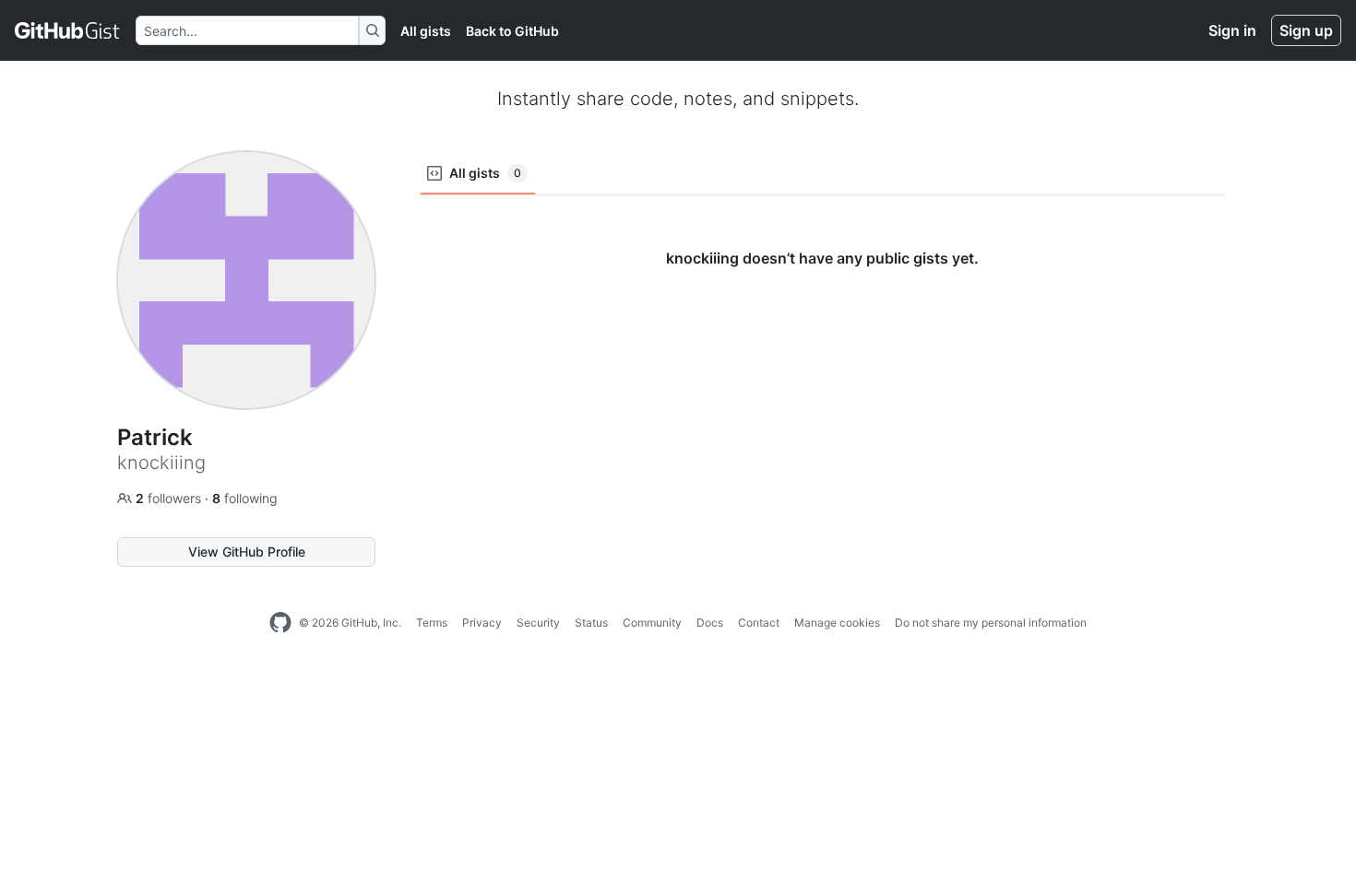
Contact (758, 622)
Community (652, 622)
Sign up (1306, 30)
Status (591, 622)
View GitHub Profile (246, 551)
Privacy (482, 622)
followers (170, 498)
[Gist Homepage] (68, 30)
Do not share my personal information (991, 622)
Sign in (1232, 30)
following (245, 498)
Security (538, 622)
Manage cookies (837, 622)
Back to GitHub (512, 31)
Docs (709, 622)
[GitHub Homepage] (280, 623)
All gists (425, 31)
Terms (431, 622)
